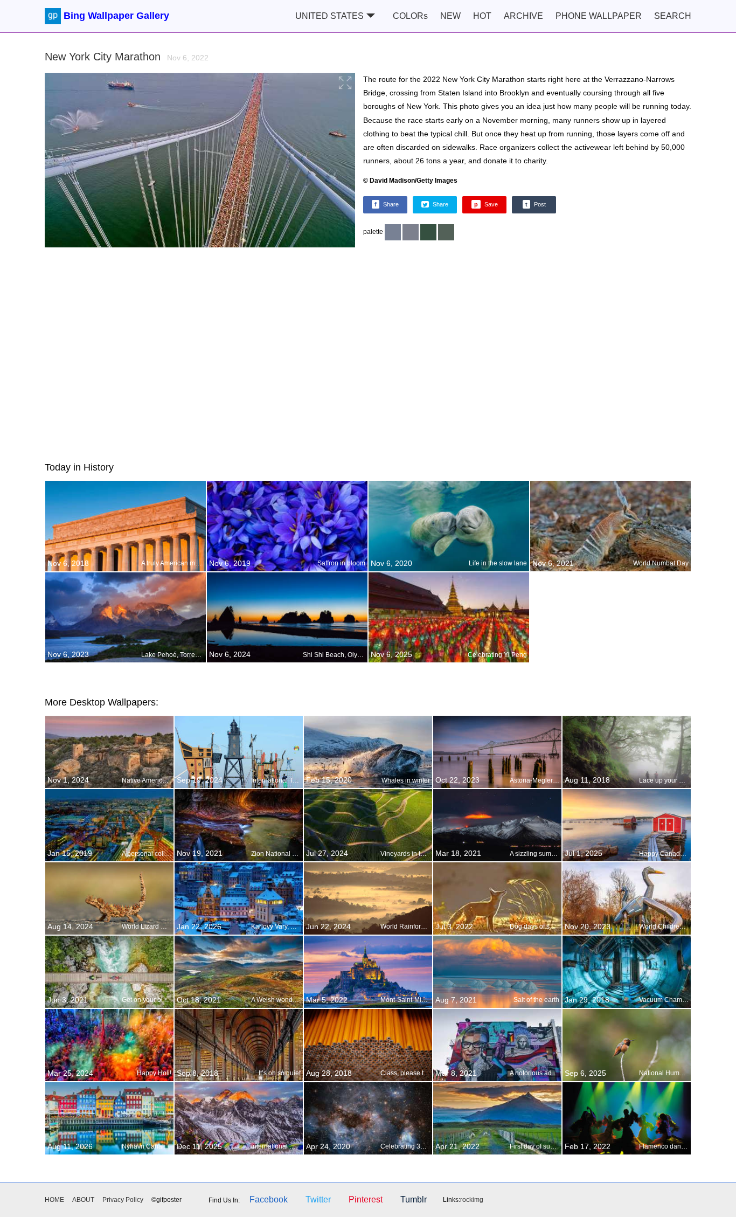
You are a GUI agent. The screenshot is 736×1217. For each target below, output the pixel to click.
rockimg (471, 1200)
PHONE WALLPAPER (599, 15)
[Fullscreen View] (200, 161)
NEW (450, 15)
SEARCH (672, 15)
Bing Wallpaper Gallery (116, 15)
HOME (54, 1200)
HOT (482, 15)
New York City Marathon (127, 57)
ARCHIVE (523, 15)
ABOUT (83, 1200)
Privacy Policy (122, 1200)
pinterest (366, 1199)
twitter (318, 1199)
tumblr (413, 1199)
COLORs (410, 15)
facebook (268, 1199)
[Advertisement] (368, 352)
